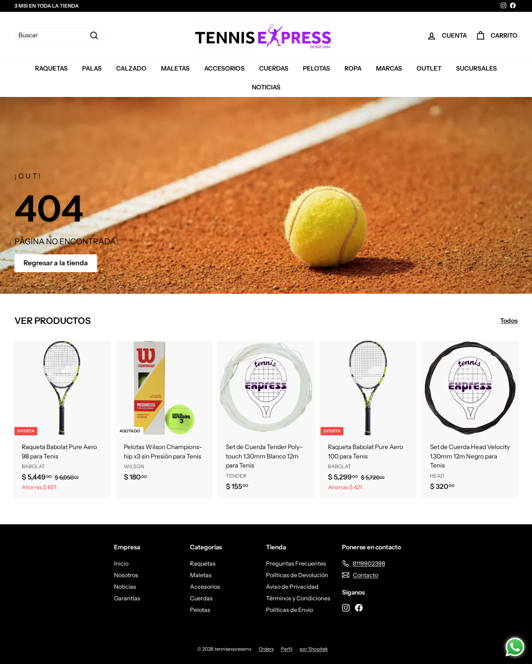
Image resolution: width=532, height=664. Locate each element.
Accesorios (224, 68)
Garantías (127, 598)
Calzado (131, 68)
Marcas (389, 68)
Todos (509, 320)
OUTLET (429, 68)
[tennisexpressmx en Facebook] (359, 606)
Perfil (286, 649)
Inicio (121, 563)
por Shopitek (314, 649)
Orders (266, 649)
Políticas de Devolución (297, 575)
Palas (92, 68)
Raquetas (51, 68)
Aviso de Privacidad (292, 586)
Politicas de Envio (289, 609)
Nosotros (126, 575)
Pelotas (316, 68)
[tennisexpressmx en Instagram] (346, 606)
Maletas (175, 68)
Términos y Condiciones (298, 598)
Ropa (353, 68)
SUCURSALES (476, 68)
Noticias (266, 87)
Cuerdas (273, 68)
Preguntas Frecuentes (296, 563)
